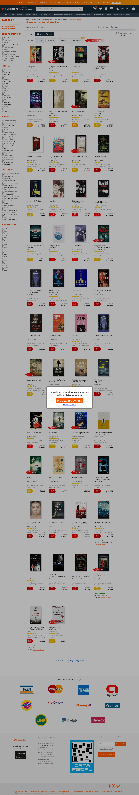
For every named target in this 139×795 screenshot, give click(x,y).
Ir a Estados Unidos (69, 400)
